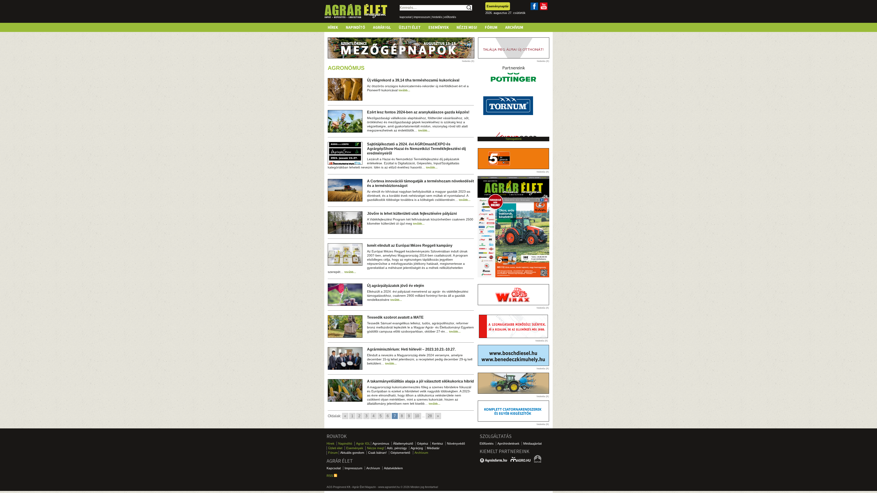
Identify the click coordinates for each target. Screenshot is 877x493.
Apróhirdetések (508, 443)
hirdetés (437, 17)
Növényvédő (456, 443)
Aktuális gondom (352, 452)
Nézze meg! (467, 27)
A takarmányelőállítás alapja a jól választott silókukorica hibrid (420, 381)
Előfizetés (487, 443)
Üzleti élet (410, 27)
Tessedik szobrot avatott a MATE (395, 317)
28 (430, 416)
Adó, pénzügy (397, 448)
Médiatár (433, 448)
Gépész (422, 443)
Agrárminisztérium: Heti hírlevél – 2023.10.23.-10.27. (411, 349)
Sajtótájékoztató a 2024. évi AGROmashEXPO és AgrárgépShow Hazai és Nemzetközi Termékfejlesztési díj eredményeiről (416, 148)
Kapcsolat (334, 468)
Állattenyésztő (403, 443)
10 (417, 416)
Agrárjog (417, 448)
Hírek (333, 27)
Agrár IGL (382, 27)
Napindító (355, 27)
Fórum (491, 27)
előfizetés (450, 17)
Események (438, 27)
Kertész (437, 443)
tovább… (404, 90)
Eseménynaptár (498, 6)
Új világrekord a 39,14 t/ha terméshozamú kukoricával (413, 80)
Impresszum (353, 468)
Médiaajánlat (532, 443)
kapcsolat (406, 17)
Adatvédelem (393, 468)
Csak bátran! (377, 452)
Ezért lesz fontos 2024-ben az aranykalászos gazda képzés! (418, 112)
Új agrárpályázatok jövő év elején (395, 286)
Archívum (514, 27)
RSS (330, 475)
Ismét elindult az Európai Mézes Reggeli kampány (409, 245)
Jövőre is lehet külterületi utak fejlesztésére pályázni (412, 213)
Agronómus (380, 443)
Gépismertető (400, 452)
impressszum (422, 17)
